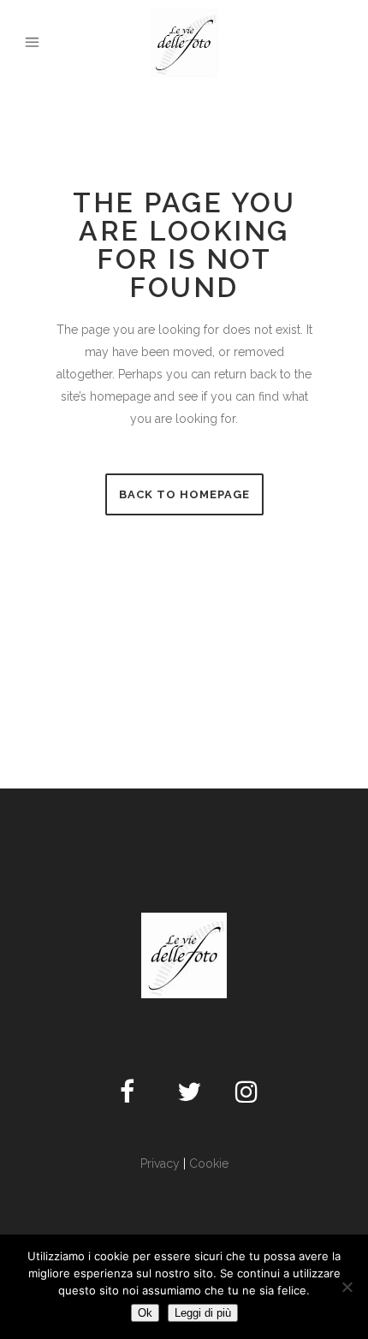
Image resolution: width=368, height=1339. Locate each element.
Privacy (160, 1163)
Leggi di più (203, 1312)
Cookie (209, 1163)
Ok (145, 1312)
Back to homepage (184, 494)
